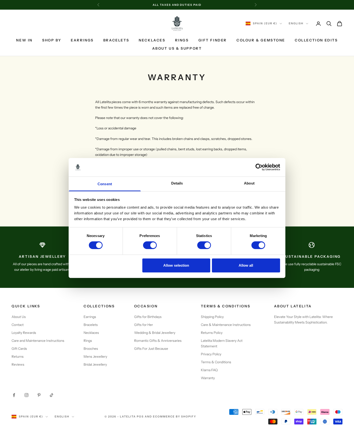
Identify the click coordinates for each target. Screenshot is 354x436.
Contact (18, 325)
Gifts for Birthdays (148, 317)
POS (140, 416)
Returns (18, 356)
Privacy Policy (211, 354)
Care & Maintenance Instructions (226, 325)
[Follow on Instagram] (26, 395)
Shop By (51, 40)
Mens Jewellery (95, 356)
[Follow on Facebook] (14, 395)
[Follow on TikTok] (51, 395)
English (296, 23)
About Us (19, 317)
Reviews (18, 364)
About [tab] (249, 183)
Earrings (82, 40)
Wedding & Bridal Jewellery (154, 332)
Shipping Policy (212, 317)
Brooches (91, 348)
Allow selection (176, 265)
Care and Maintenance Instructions (38, 340)
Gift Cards (19, 348)
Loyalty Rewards (24, 332)
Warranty (208, 378)
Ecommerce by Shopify (175, 416)
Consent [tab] (105, 184)
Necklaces (152, 40)
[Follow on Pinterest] (39, 395)
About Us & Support (177, 48)
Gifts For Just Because (151, 348)
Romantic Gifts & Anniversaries (158, 340)
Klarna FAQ (209, 370)
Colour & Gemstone (260, 40)
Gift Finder (212, 40)
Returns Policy (212, 332)
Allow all (246, 265)
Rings (182, 40)
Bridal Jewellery (95, 364)
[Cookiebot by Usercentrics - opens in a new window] (259, 167)
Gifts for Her (143, 325)
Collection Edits (316, 40)
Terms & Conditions (216, 362)
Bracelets (116, 40)
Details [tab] (177, 183)
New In (24, 40)
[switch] (150, 245)
